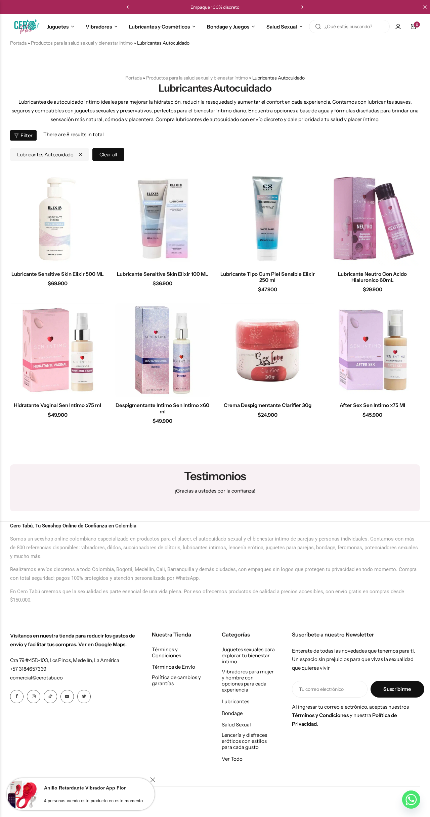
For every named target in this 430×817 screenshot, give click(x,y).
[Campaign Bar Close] (425, 7)
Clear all (108, 154)
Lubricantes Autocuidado (45, 154)
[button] (128, 7)
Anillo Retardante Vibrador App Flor (85, 787)
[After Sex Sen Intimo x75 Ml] (372, 350)
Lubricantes (235, 702)
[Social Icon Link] (17, 696)
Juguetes (58, 26)
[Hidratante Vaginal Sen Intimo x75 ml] (57, 350)
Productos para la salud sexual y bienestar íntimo (82, 43)
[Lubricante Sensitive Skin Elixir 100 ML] (162, 218)
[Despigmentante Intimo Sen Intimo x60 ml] (162, 350)
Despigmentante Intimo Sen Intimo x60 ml (162, 408)
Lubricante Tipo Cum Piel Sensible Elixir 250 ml (267, 277)
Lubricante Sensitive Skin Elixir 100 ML (162, 274)
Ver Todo (232, 759)
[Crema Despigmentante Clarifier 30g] (267, 350)
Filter (26, 135)
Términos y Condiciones (166, 653)
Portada (133, 78)
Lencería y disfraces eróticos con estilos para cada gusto (244, 741)
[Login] (398, 26)
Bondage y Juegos (228, 26)
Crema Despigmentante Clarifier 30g (267, 405)
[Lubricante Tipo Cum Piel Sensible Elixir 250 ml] (267, 218)
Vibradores (99, 26)
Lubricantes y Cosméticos (159, 26)
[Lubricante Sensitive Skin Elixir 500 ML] (57, 218)
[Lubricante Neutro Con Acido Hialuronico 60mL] (372, 218)
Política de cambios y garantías (176, 680)
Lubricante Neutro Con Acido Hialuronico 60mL (372, 277)
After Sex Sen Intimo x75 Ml (372, 405)
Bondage (232, 713)
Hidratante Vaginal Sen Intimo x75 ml (57, 405)
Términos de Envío (173, 667)
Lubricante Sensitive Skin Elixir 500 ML (57, 274)
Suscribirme (397, 689)
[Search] (318, 26)
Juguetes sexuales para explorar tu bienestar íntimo (248, 656)
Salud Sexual (281, 26)
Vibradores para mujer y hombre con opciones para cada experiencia (248, 681)
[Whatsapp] (411, 799)
